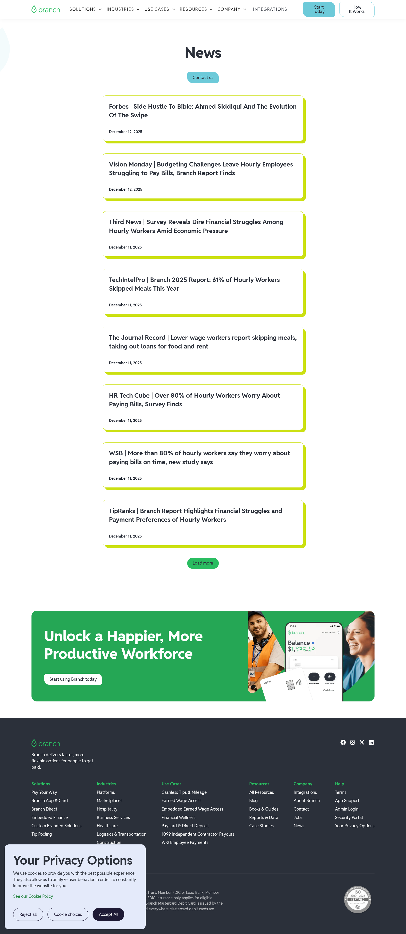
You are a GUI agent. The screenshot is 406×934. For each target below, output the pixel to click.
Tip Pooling (41, 834)
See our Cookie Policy (33, 896)
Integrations (270, 9)
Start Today (319, 9)
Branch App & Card (49, 800)
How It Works (357, 9)
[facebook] (343, 742)
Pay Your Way (44, 792)
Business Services (113, 817)
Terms (340, 792)
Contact (301, 809)
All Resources (261, 792)
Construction (109, 842)
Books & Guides (263, 809)
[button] (86, 9)
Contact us (203, 77)
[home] (45, 9)
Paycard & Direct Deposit (185, 825)
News (299, 825)
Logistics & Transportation (121, 834)
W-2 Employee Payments (185, 842)
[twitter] (362, 742)
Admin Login (347, 809)
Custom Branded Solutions (56, 825)
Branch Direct (44, 809)
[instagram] (352, 742)
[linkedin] (371, 742)
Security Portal (349, 817)
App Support (347, 800)
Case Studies (261, 825)
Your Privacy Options (355, 825)
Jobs (298, 817)
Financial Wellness (178, 817)
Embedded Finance (49, 817)
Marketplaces (109, 800)
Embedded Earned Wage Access (192, 809)
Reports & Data (263, 817)
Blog (253, 800)
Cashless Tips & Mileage (184, 792)
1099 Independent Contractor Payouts (198, 834)
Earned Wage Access (181, 800)
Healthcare (107, 825)
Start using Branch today (73, 679)
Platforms (106, 792)
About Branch (307, 800)
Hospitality (107, 809)
